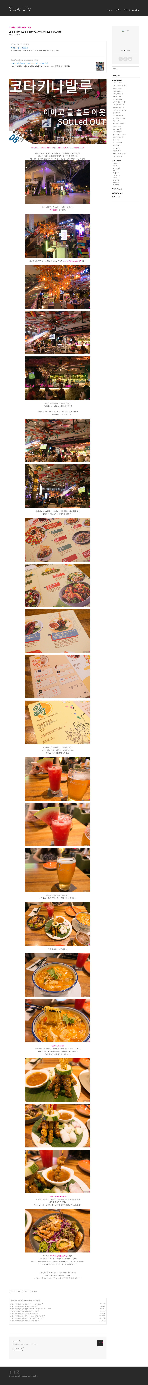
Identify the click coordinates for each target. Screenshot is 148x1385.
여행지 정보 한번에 (19, 47)
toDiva (35, 1376)
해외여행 (118, 10)
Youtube (125, 59)
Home (110, 10)
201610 (116, 170)
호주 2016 (117, 126)
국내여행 (126, 10)
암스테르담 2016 (119, 118)
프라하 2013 (117, 142)
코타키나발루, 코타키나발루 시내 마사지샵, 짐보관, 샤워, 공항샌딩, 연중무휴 (40, 66)
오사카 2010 (117, 156)
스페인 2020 (118, 94)
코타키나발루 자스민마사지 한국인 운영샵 (29, 63)
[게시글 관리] (19, 1291)
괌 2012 (116, 148)
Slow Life (20, 8)
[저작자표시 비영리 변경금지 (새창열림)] (34, 1291)
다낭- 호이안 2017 (119, 110)
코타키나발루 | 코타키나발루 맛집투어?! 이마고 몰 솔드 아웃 (35, 32)
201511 (116, 173)
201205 (116, 177)
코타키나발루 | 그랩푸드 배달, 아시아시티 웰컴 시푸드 (25, 1304)
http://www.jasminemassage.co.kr (23, 60)
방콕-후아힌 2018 (119, 102)
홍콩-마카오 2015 (119, 134)
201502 (116, 175)
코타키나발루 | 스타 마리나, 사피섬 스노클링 (23, 1306)
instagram (130, 59)
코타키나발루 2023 (22, 1300)
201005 (116, 185)
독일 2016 (117, 121)
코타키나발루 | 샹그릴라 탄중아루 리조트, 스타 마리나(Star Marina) (29, 1309)
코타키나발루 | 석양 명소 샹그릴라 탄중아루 (23, 1313)
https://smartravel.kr (18, 44)
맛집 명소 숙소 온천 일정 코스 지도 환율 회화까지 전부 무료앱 (35, 50)
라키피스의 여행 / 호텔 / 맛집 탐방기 (25, 1344)
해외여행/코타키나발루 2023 (20, 27)
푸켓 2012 (117, 151)
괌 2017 (116, 113)
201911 (116, 165)
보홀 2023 (117, 88)
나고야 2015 (117, 132)
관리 (14, 1372)
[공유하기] (16, 1291)
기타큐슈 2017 (118, 107)
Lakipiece (18, 1376)
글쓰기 (18, 1372)
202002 (116, 163)
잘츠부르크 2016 (119, 123)
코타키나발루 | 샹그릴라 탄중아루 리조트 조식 (23, 1311)
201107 (116, 180)
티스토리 (10, 1372)
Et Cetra (116, 197)
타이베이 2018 (118, 104)
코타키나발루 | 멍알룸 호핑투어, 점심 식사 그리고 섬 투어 (26, 1318)
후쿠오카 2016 (118, 115)
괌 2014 (116, 140)
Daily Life (135, 10)
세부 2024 (117, 83)
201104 (116, 182)
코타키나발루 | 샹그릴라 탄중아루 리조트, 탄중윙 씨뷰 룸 (26, 1316)
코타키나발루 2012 (119, 153)
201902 (116, 168)
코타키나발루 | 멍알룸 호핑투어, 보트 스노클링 (23, 1321)
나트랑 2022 (118, 91)
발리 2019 (117, 96)
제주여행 (116, 161)
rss (121, 59)
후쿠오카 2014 (118, 137)
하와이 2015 (117, 129)
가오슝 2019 (117, 99)
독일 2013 (117, 145)
